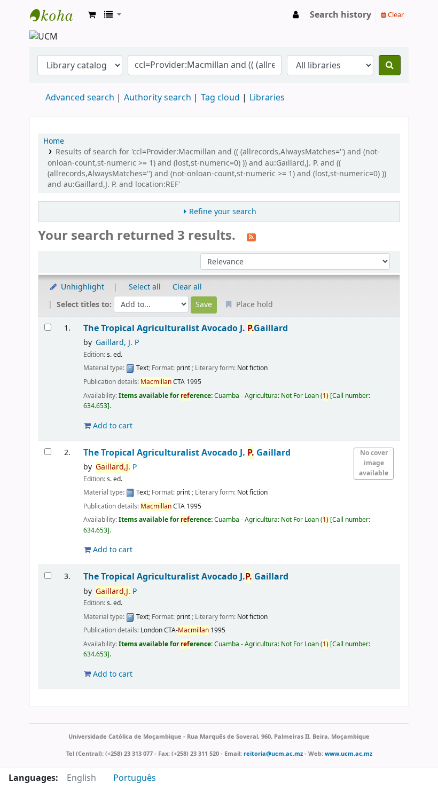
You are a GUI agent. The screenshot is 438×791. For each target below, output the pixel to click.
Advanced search (79, 97)
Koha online (56, 15)
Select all (145, 287)
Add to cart (111, 426)
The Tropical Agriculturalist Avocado (185, 328)
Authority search (157, 97)
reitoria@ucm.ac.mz (273, 753)
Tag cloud (220, 97)
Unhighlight (81, 287)
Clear (395, 15)
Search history (340, 15)
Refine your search (222, 211)
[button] (91, 15)
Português (134, 778)
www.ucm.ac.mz (348, 753)
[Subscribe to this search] (251, 236)
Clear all (187, 287)
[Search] (390, 65)
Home (53, 141)
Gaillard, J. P (117, 342)
